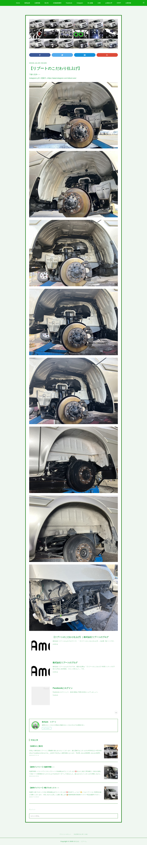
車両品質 (27, 3)
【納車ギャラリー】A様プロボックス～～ (44, 787)
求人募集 (90, 3)
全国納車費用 (57, 3)
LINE (99, 3)
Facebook (69, 3)
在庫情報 (37, 3)
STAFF (119, 3)
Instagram (80, 3)
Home (18, 3)
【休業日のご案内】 (36, 746)
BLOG (46, 3)
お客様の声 (108, 3)
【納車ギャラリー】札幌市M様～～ (42, 767)
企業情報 (128, 3)
